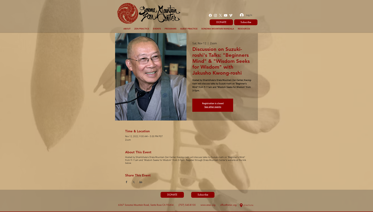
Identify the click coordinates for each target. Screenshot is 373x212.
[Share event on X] (133, 182)
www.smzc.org (207, 204)
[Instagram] (215, 15)
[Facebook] (210, 15)
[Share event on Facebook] (126, 182)
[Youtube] (226, 15)
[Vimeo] (231, 15)
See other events (212, 106)
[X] (220, 15)
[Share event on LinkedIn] (140, 182)
